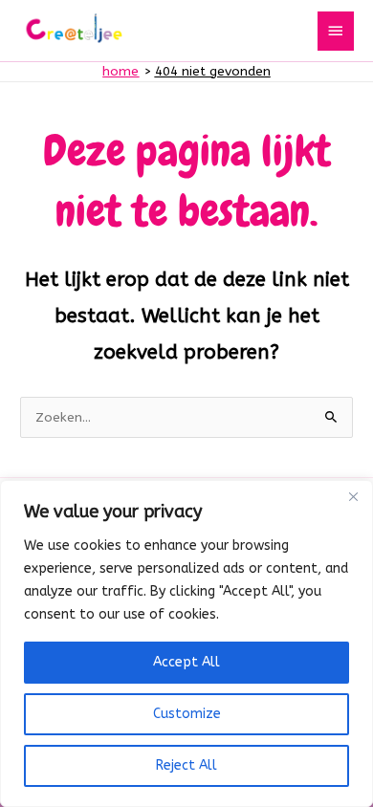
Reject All (186, 765)
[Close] (352, 496)
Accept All (186, 662)
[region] (186, 643)
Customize (187, 714)
